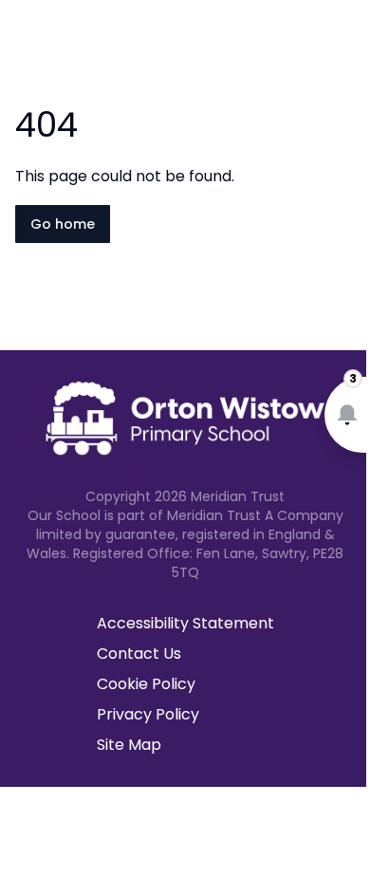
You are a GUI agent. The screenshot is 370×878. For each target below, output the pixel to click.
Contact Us (139, 653)
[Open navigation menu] (343, 46)
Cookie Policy (146, 684)
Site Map (129, 745)
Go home (62, 224)
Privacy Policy (148, 714)
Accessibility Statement (185, 623)
